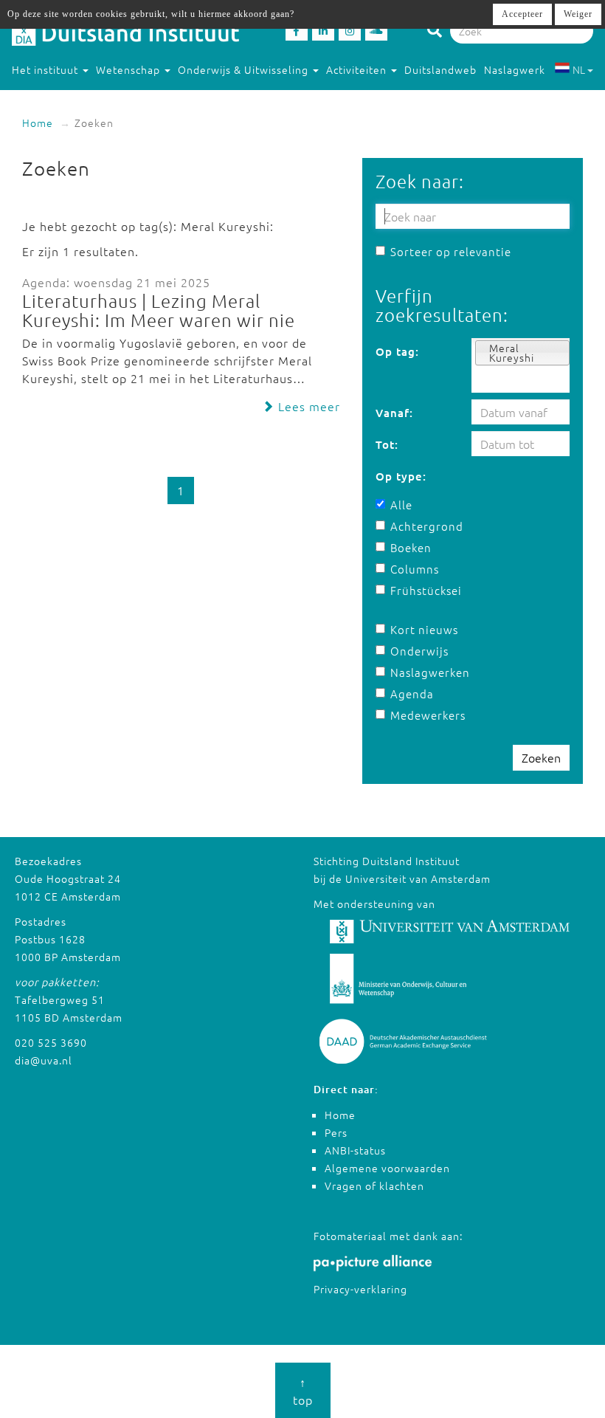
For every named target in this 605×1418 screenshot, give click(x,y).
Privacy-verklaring (360, 1288)
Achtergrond (424, 526)
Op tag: (397, 351)
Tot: (387, 444)
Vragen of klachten (374, 1185)
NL (578, 69)
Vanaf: (394, 412)
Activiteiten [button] (358, 69)
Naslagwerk (514, 69)
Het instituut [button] (46, 69)
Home (37, 122)
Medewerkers (424, 715)
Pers (336, 1132)
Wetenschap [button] (129, 69)
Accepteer (522, 14)
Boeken (411, 547)
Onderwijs (419, 650)
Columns (414, 569)
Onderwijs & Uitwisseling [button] (244, 69)
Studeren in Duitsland (68, 99)
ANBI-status (355, 1150)
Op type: (401, 476)
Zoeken (541, 757)
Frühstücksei (424, 590)
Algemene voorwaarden (387, 1167)
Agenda (412, 693)
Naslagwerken (424, 672)
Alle (401, 504)
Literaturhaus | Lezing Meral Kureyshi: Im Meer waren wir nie (158, 310)
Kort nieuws (424, 629)
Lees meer (307, 406)
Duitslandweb (440, 69)
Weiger (578, 14)
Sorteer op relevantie (450, 251)
